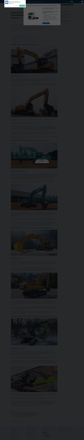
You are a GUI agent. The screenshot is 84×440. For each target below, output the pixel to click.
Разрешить (22, 5)
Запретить (17, 5)
